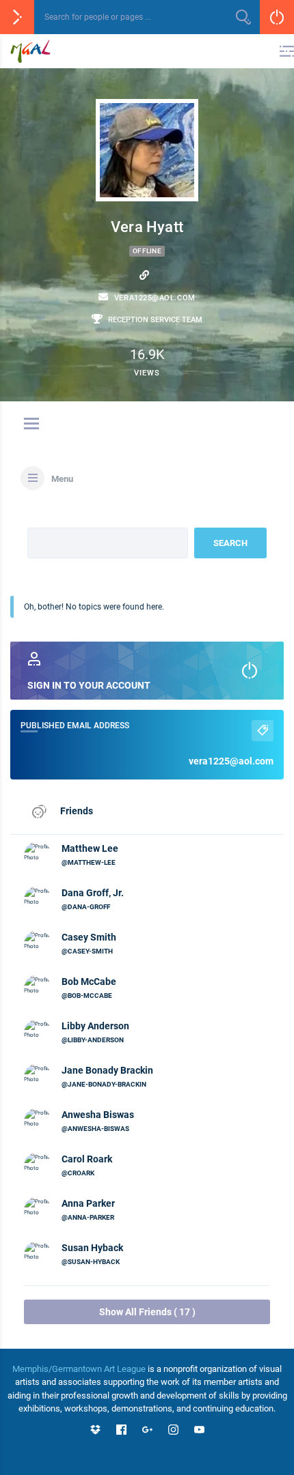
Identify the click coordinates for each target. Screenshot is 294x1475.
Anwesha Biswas (98, 1114)
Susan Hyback (92, 1247)
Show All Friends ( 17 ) (147, 1311)
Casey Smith (89, 937)
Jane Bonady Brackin (107, 1070)
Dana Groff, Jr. (93, 892)
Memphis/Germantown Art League (79, 1369)
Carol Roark (87, 1159)
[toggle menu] (31, 424)
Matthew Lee (90, 848)
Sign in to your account (88, 685)
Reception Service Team (155, 319)
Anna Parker (88, 1203)
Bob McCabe (89, 981)
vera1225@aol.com (231, 761)
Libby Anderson (95, 1025)
